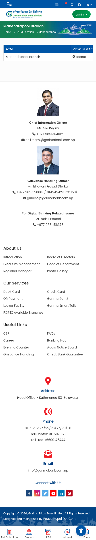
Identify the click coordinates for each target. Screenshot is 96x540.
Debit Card (11, 291)
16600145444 (55, 440)
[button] (81, 531)
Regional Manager (17, 271)
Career (8, 340)
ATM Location (25, 32)
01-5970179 (58, 434)
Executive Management (21, 264)
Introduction (12, 257)
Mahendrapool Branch (47, 32)
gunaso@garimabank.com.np (50, 198)
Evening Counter (16, 347)
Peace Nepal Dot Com (59, 519)
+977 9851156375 (49, 224)
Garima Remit (57, 298)
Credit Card (56, 291)
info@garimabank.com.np (48, 470)
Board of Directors (61, 257)
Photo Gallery (57, 271)
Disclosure (80, 5)
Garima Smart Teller (62, 305)
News (57, 5)
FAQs (51, 333)
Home (7, 32)
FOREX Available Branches (23, 312)
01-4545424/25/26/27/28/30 (48, 428)
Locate (80, 57)
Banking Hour (57, 340)
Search (72, 5)
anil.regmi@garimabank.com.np (50, 140)
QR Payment (13, 298)
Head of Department (63, 264)
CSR (6, 333)
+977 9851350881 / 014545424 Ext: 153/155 (49, 192)
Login (80, 14)
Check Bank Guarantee (65, 354)
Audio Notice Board (62, 347)
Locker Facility (13, 305)
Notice (65, 5)
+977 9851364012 (49, 134)
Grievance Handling (18, 354)
